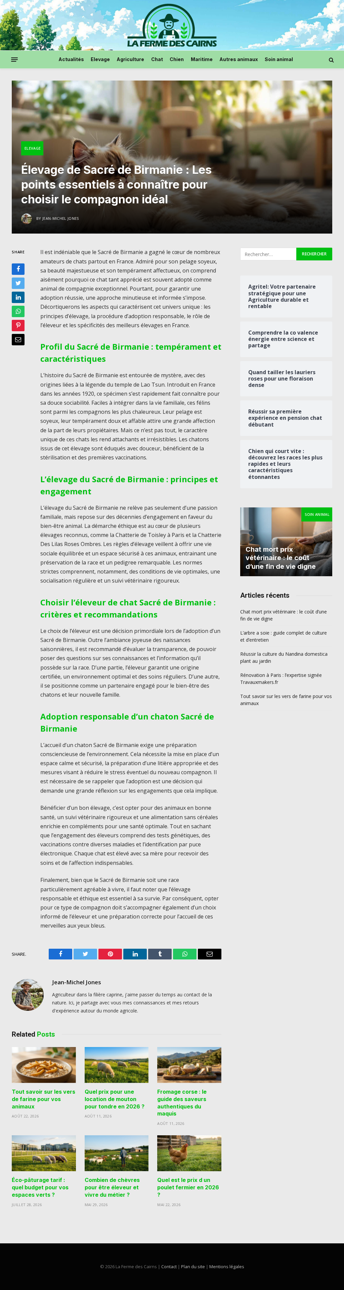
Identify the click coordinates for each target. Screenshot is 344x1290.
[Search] (331, 59)
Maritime (202, 59)
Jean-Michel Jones (76, 982)
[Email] (18, 339)
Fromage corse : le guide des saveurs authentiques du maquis (182, 1102)
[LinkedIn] (18, 297)
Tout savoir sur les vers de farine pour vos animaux (43, 1099)
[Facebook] (18, 269)
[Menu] (14, 59)
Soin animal (279, 59)
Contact (169, 1266)
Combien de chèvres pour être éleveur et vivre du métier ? (112, 1187)
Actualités (71, 59)
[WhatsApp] (18, 311)
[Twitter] (18, 283)
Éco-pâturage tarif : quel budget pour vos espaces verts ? (40, 1187)
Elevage (100, 59)
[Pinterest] (18, 325)
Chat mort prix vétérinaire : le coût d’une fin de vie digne (281, 557)
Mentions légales (226, 1266)
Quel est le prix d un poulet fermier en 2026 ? (188, 1187)
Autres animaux (238, 59)
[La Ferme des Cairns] (172, 25)
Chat (157, 59)
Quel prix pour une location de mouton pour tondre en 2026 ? (114, 1099)
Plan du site (193, 1266)
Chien (177, 59)
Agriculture (130, 59)
